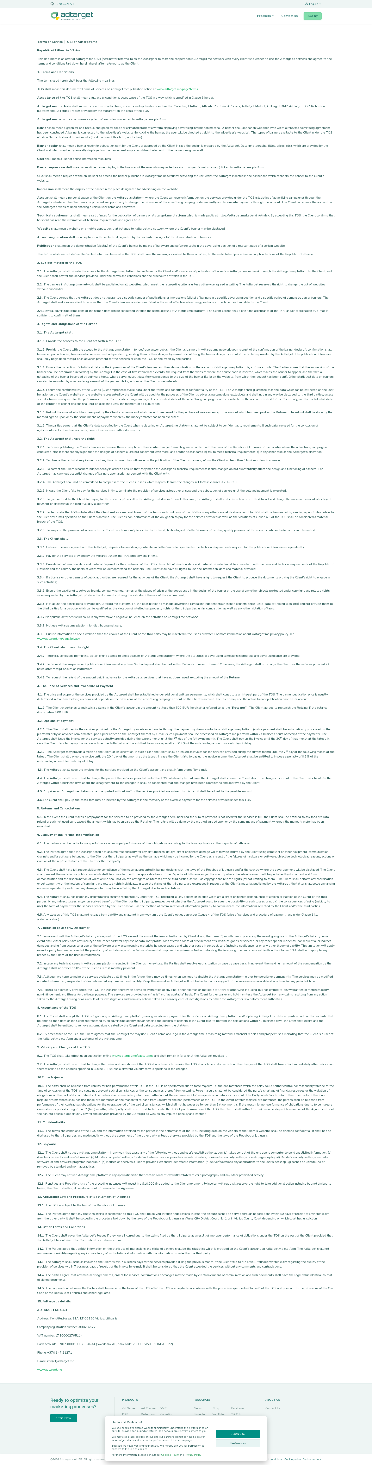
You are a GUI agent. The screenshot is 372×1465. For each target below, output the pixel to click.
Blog (216, 1408)
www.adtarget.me (49, 1370)
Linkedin (199, 1414)
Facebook (237, 1408)
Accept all (238, 1434)
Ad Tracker (148, 1408)
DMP (163, 1408)
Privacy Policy (193, 1455)
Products (264, 16)
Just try (313, 16)
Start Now (63, 1418)
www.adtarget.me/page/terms (177, 89)
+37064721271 (64, 4)
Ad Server (129, 1408)
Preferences (238, 1443)
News (198, 1408)
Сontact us (289, 16)
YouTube (219, 1414)
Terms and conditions (269, 1459)
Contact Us (273, 1408)
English (313, 4)
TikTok (236, 1414)
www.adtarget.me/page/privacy (58, 639)
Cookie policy (292, 1459)
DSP (125, 1414)
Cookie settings (312, 1459)
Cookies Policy (170, 1455)
